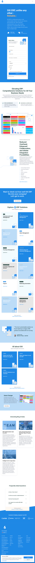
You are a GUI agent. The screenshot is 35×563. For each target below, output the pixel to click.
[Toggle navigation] (32, 1)
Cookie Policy (28, 540)
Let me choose (4, 560)
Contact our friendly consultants (17, 509)
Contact (11, 540)
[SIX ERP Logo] (2, 1)
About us (11, 537)
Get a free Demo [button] (18, 200)
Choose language (4, 530)
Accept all (28, 557)
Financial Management (5, 547)
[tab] (10, 105)
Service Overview (20, 546)
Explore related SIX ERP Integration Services (17, 388)
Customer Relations (5, 537)
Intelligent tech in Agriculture (9, 460)
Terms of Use (28, 537)
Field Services (4, 554)
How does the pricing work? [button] (14, 498)
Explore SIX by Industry (23, 181)
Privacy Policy (14, 75)
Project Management (5, 540)
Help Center (11, 543)
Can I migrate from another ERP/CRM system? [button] (15, 503)
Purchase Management (5, 543)
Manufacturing (4, 553)
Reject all (28, 559)
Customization (20, 545)
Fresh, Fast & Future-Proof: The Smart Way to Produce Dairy (25, 433)
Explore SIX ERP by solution (17, 316)
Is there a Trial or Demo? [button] (13, 492)
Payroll (3, 550)
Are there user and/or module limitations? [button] (16, 495)
